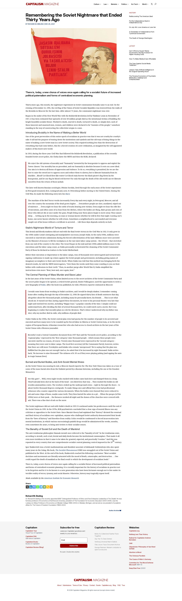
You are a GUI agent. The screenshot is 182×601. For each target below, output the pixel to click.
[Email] (44, 486)
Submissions (66, 585)
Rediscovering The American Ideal (141, 16)
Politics (124, 4)
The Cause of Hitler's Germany (140, 559)
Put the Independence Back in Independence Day (139, 22)
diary (67, 194)
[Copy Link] (47, 486)
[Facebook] (34, 486)
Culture (96, 4)
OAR (130, 543)
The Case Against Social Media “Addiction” (140, 64)
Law (105, 4)
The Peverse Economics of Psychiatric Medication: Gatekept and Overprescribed (142, 77)
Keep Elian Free (134, 568)
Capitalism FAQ (31, 536)
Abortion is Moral (135, 552)
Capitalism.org (134, 531)
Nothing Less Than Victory (138, 534)
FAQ (118, 585)
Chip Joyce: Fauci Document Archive (107, 545)
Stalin (43, 285)
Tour (123, 585)
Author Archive (114, 510)
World (144, 4)
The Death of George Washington (140, 38)
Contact (92, 585)
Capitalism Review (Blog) (35, 547)
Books (98, 585)
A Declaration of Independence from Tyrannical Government (141, 32)
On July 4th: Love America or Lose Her (142, 27)
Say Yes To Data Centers (103, 539)
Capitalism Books (32, 542)
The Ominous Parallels (137, 556)
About (59, 585)
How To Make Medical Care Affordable (142, 59)
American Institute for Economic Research (61, 478)
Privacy (85, 585)
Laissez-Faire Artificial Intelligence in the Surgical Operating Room (141, 70)
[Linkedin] (30, 486)
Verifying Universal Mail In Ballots (106, 542)
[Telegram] (40, 486)
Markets (114, 4)
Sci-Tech (134, 4)
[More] (51, 486)
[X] (27, 486)
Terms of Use (77, 585)
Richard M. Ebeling (36, 24)
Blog (114, 585)
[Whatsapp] (37, 486)
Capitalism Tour (31, 531)
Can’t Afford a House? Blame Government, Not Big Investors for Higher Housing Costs (141, 52)
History (132, 13)
